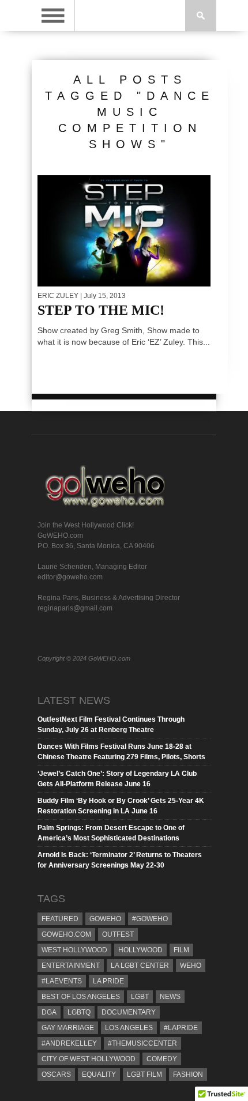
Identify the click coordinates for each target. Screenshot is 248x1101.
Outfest (118, 934)
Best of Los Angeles (81, 997)
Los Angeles (129, 1028)
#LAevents (62, 981)
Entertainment (71, 966)
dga (49, 1012)
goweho (105, 919)
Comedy (161, 1059)
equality (99, 1074)
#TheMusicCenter (142, 1043)
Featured (60, 919)
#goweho (150, 919)
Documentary (129, 1012)
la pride (108, 981)
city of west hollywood (89, 1059)
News (170, 997)
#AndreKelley (69, 1043)
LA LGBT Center (140, 966)
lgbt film (144, 1074)
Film (181, 950)
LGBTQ (79, 1012)
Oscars (56, 1074)
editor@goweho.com (70, 577)
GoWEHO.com (66, 934)
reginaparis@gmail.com (74, 608)
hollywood (140, 950)
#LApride (181, 1028)
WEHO (190, 966)
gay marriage (68, 1028)
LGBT (140, 997)
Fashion (188, 1074)
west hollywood (74, 950)
